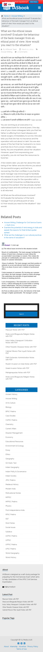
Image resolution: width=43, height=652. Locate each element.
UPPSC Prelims (11, 545)
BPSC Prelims (11, 411)
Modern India (11, 489)
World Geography (12, 553)
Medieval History (12, 484)
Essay (8, 450)
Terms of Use (21, 649)
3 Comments (22, 52)
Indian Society (11, 476)
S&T (7, 519)
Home (6, 16)
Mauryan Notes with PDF (15, 330)
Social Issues (10, 527)
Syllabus (9, 532)
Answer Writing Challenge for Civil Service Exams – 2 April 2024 (23, 224)
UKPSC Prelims (11, 536)
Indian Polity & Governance (16, 472)
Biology (8, 407)
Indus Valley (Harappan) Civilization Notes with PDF (19, 604)
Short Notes (10, 523)
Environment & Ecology (15, 446)
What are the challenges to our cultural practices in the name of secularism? (23, 236)
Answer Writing (17, 16)
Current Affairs (11, 429)
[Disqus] (21, 267)
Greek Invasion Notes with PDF (17, 368)
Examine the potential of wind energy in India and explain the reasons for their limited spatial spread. (23, 230)
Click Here (33, 2)
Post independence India (15, 510)
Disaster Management (14, 433)
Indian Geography (12, 467)
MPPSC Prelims (11, 502)
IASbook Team (11, 49)
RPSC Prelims (11, 514)
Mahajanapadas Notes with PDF (18, 373)
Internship (14, 646)
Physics (8, 506)
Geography (10, 459)
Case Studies (11, 416)
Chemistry (9, 424)
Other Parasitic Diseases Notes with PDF (21, 347)
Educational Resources (14, 442)
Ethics (8, 454)
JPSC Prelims (11, 480)
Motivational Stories (13, 493)
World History (11, 557)
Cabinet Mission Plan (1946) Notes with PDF (16, 610)
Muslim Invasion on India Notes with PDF (21, 364)
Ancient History (11, 394)
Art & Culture (10, 403)
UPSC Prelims (11, 549)
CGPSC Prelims (11, 420)
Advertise (22, 646)
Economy (9, 437)
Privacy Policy (32, 646)
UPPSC (8, 540)
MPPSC (8, 497)
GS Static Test (11, 463)
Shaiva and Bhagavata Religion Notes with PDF (17, 602)
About (6, 646)
